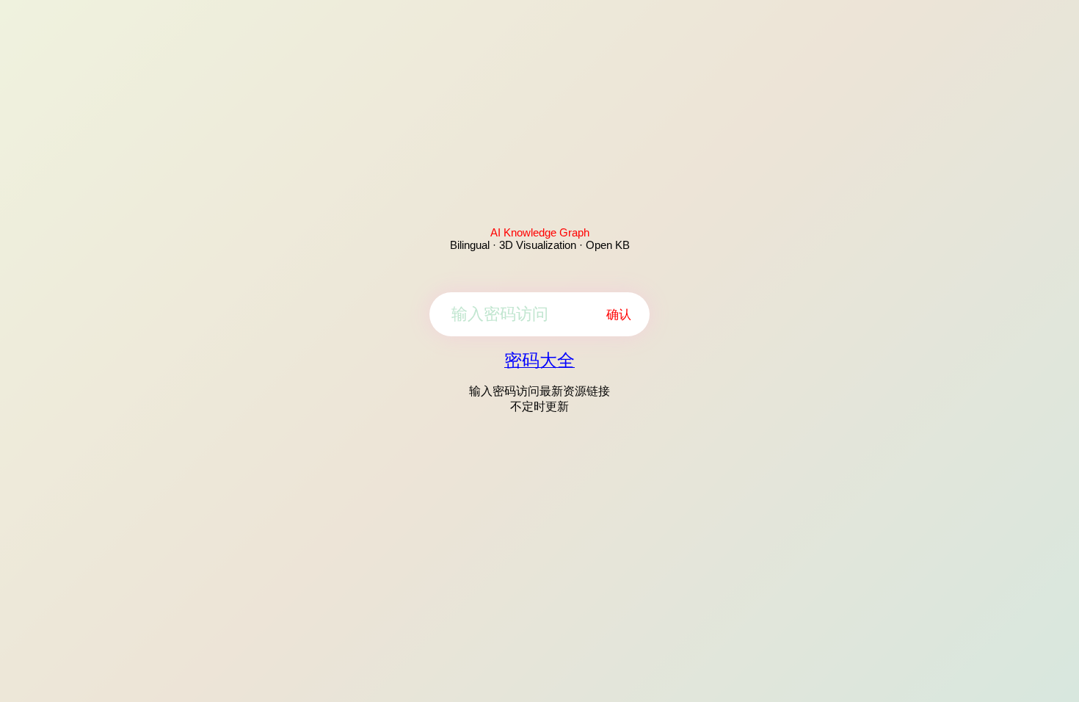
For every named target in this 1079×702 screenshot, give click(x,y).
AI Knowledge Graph (539, 232)
